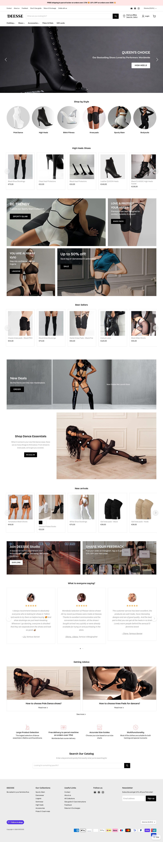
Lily (24, 637)
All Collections (69, 798)
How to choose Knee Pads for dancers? (119, 703)
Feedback (25, 8)
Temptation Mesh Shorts (17, 522)
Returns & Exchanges (72, 808)
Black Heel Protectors (78, 181)
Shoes (21, 23)
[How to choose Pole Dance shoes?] (43, 683)
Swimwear (39, 802)
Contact (9, 8)
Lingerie (38, 798)
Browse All (30, 455)
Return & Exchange (50, 8)
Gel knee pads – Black (109, 522)
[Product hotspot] (83, 434)
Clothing (10, 23)
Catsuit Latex (105, 338)
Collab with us (62, 8)
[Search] (116, 16)
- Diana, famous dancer (132, 633)
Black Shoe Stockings (16, 181)
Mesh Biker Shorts (138, 338)
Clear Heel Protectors (47, 181)
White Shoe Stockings (78, 522)
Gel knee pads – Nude (139, 522)
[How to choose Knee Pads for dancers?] (119, 683)
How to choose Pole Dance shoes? (43, 703)
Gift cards (61, 23)
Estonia (149, 8)
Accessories (33, 23)
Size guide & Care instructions (75, 802)
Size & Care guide (35, 8)
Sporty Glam (40, 792)
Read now (42, 708)
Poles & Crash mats (43, 811)
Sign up (151, 798)
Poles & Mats (47, 23)
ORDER (17, 389)
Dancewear (40, 795)
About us (17, 8)
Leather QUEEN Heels (109, 181)
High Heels (39, 805)
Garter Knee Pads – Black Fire (81, 338)
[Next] (155, 171)
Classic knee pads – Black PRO (20, 338)
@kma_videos (71, 637)
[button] (146, 16)
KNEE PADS (81, 69)
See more (80, 714)
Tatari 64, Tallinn (131, 17)
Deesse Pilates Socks (47, 526)
